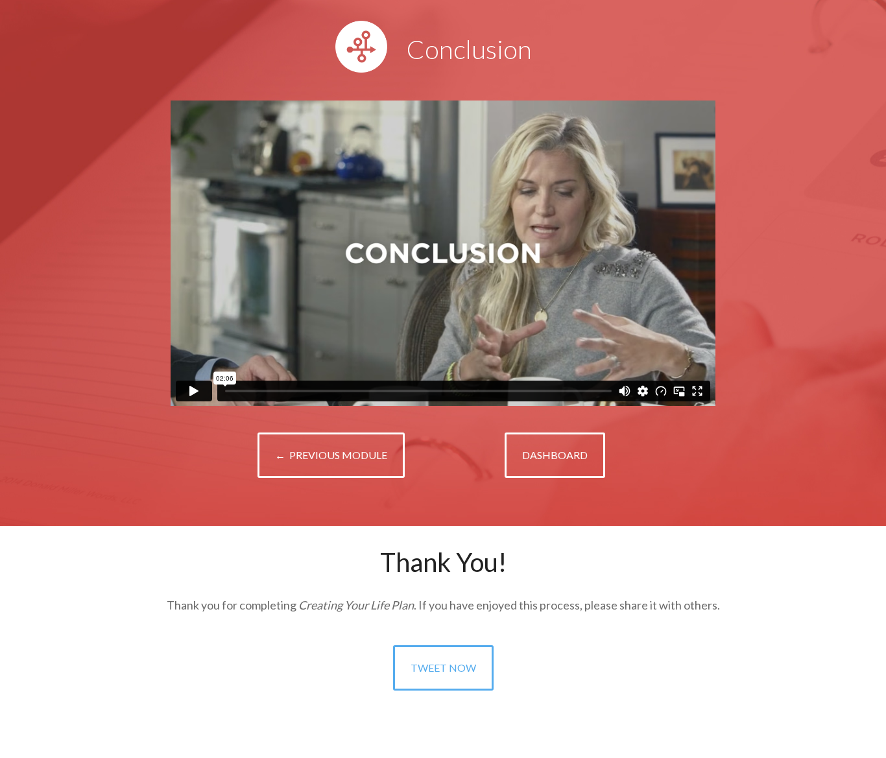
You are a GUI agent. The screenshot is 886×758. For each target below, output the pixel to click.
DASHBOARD (555, 455)
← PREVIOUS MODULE (331, 455)
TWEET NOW (443, 667)
